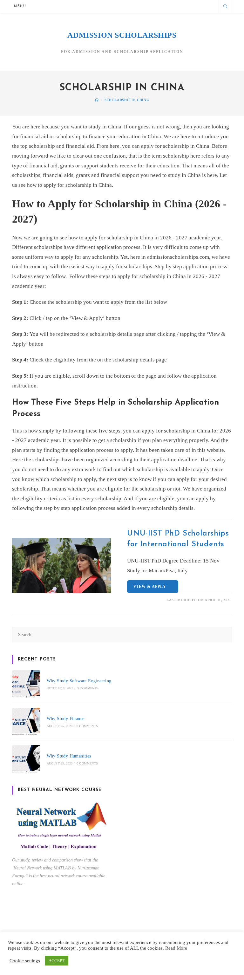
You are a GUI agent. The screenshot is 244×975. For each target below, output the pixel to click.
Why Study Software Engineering (79, 681)
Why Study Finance (66, 718)
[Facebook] (168, 6)
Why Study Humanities (69, 756)
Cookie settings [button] (25, 960)
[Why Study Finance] (26, 721)
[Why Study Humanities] (26, 759)
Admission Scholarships (121, 35)
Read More (176, 948)
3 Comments (87, 688)
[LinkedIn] (199, 6)
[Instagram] (189, 6)
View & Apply (151, 586)
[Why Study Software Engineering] (26, 684)
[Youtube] (210, 6)
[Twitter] (157, 6)
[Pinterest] (178, 6)
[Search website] (225, 6)
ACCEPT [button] (56, 960)
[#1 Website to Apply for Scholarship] (97, 100)
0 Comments (87, 726)
